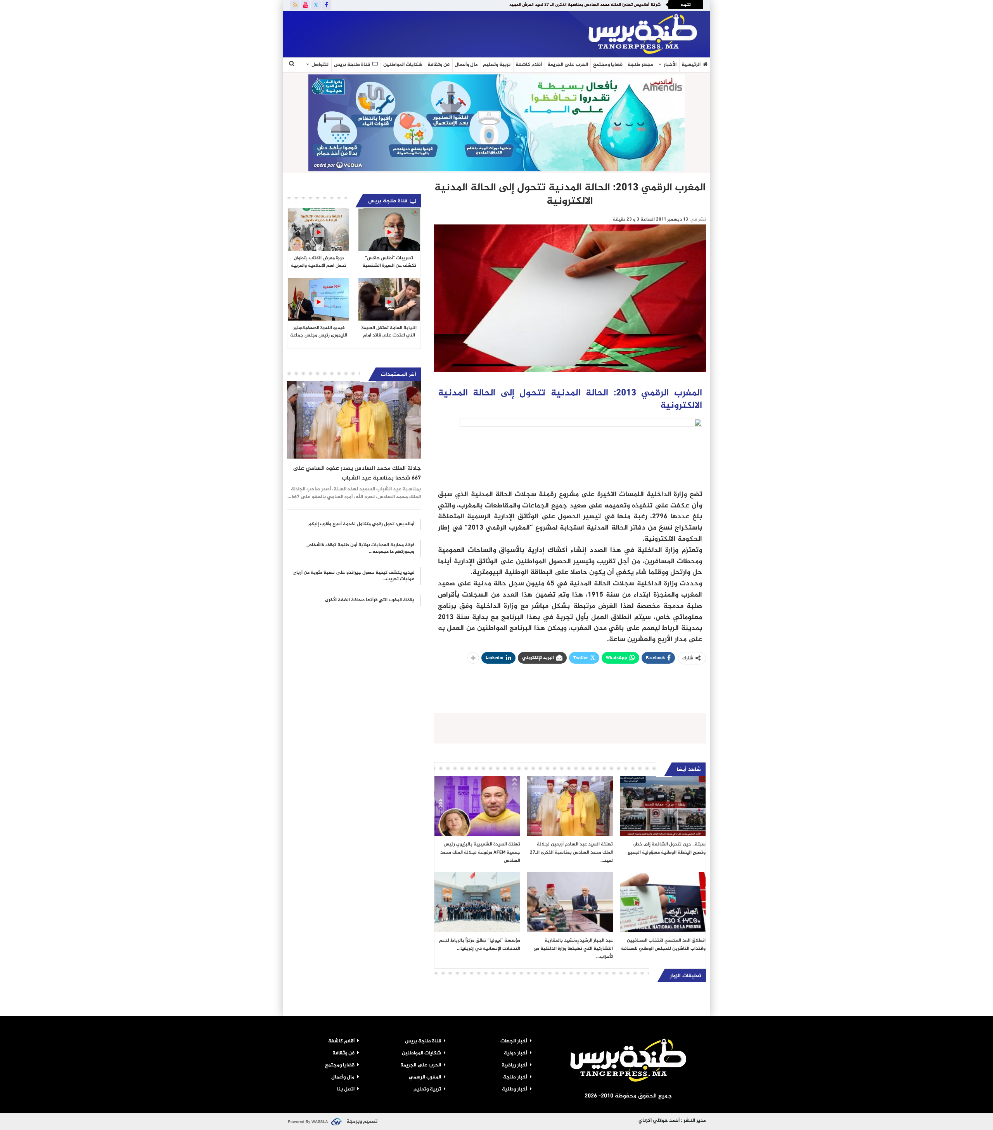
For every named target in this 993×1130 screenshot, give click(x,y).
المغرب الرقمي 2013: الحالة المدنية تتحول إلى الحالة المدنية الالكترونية (570, 399)
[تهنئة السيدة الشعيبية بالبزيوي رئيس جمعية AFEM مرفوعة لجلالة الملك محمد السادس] (477, 806)
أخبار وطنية (514, 1089)
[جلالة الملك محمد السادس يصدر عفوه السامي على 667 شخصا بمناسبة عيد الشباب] (354, 420)
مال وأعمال (466, 64)
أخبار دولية (515, 1053)
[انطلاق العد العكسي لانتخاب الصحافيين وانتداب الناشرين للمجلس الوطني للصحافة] (663, 902)
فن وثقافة (438, 64)
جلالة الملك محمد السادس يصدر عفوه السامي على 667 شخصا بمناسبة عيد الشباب (357, 473)
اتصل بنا (346, 1089)
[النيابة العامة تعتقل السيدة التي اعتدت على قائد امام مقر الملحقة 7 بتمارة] (388, 299)
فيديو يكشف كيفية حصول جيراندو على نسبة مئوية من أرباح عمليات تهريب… (353, 576)
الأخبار (670, 64)
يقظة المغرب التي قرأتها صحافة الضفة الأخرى (369, 600)
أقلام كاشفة (529, 64)
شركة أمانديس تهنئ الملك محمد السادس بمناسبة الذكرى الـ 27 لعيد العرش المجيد (585, 5)
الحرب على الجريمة (567, 64)
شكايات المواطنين (402, 64)
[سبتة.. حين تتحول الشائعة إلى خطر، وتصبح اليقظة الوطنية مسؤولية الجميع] (663, 806)
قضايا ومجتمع (608, 64)
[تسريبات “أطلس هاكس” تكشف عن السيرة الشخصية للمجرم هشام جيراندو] (388, 229)
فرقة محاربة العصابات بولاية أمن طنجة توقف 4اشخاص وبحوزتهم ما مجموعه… (360, 548)
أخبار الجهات (513, 1041)
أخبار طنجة (515, 1077)
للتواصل (320, 64)
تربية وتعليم (496, 64)
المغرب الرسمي (425, 1077)
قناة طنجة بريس (352, 64)
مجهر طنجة (640, 64)
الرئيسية (691, 64)
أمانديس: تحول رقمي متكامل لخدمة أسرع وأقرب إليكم (361, 524)
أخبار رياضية (514, 1065)
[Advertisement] (378, 32)
